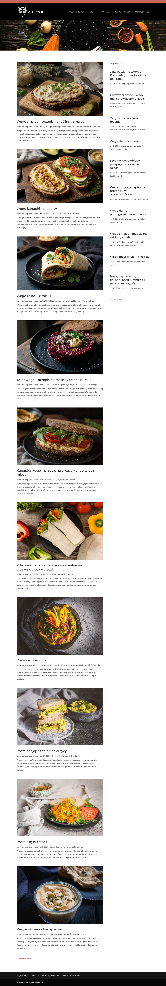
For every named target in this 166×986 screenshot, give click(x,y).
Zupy (119, 107)
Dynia (52, 847)
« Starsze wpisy (24, 959)
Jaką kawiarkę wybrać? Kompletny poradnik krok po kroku (128, 75)
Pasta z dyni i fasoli (32, 842)
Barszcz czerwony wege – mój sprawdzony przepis (128, 96)
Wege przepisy (76, 12)
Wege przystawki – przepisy (129, 256)
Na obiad (77, 301)
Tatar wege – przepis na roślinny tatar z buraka (54, 380)
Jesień (64, 665)
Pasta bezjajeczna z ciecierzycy (42, 751)
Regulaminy (22, 975)
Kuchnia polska (82, 126)
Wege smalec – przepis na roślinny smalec (50, 122)
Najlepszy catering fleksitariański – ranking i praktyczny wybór (127, 279)
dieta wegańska (58, 126)
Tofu (82, 934)
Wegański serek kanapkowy (39, 929)
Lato (62, 479)
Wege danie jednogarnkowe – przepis (128, 212)
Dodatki (55, 214)
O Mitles (139, 12)
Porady (105, 12)
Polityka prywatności (71, 975)
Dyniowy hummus (31, 660)
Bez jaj (55, 756)
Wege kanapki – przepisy (37, 209)
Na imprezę (55, 301)
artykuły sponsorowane (133, 83)
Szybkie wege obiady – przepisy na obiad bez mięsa (126, 164)
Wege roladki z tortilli (34, 296)
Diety (93, 12)
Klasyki (70, 126)
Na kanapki (95, 126)
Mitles (35, 126)
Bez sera (53, 934)
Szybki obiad (88, 301)
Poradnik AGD (122, 12)
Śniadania (76, 214)
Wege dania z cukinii (124, 141)
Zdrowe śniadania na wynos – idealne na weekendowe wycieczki (49, 567)
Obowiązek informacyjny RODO (45, 975)
